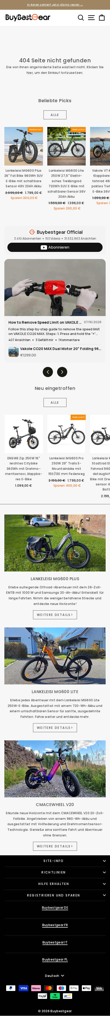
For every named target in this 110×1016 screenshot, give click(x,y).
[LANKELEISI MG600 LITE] (55, 655)
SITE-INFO (53, 861)
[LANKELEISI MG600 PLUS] (55, 543)
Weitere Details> (55, 615)
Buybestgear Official (60, 232)
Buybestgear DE (55, 907)
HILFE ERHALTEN (53, 884)
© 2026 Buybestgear (55, 1011)
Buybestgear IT (55, 942)
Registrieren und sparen (53, 895)
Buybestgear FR (55, 925)
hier (30, 73)
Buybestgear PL (55, 959)
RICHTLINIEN (53, 872)
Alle (55, 115)
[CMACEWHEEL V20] (55, 768)
